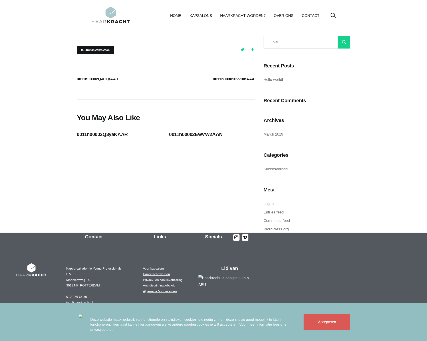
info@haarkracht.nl (79, 302)
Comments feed (277, 221)
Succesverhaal (276, 169)
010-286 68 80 (76, 296)
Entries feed (274, 212)
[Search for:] (307, 42)
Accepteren (327, 322)
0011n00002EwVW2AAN (196, 134)
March (273, 134)
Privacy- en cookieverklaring (163, 280)
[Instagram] (236, 237)
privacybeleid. (101, 329)
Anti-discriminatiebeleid (159, 285)
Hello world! (273, 79)
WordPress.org (276, 229)
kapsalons (157, 268)
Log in (269, 204)
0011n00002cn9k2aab (95, 50)
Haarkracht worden (156, 274)
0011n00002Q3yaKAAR (102, 134)
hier (141, 324)
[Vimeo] (245, 237)
